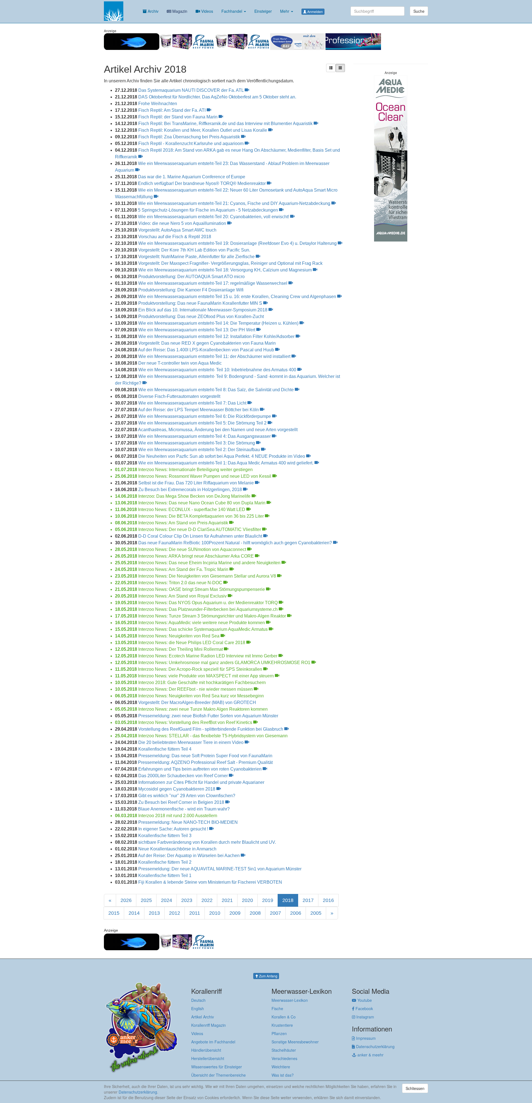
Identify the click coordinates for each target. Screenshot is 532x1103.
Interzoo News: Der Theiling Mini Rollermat (181, 649)
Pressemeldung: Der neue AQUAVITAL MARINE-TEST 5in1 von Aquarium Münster (219, 868)
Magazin (179, 11)
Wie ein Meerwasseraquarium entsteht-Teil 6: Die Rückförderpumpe (205, 416)
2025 (146, 900)
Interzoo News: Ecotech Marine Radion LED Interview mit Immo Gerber (208, 656)
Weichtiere (281, 1066)
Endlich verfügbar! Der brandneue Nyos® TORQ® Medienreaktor (202, 183)
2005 (315, 913)
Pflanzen (279, 1033)
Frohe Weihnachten (157, 103)
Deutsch (198, 1000)
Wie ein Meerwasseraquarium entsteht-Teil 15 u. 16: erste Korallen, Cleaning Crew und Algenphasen (237, 296)
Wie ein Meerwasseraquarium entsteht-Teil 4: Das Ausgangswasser (205, 436)
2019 (267, 900)
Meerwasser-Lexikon (290, 1000)
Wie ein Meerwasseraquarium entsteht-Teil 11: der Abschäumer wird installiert (214, 356)
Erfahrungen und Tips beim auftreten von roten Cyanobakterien (200, 769)
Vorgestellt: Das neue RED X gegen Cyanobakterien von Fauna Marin (207, 343)
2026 (126, 900)
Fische (277, 1008)
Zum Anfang (267, 976)
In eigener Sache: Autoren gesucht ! (173, 829)
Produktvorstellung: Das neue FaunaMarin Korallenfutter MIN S (200, 303)
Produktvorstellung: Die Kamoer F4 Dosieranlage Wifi (191, 290)
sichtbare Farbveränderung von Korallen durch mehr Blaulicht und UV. (207, 842)
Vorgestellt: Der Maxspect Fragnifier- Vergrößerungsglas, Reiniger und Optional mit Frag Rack (230, 263)
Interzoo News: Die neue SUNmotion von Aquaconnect (192, 549)
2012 (174, 913)
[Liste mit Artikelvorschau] (331, 68)
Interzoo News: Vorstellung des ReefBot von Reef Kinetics (195, 722)
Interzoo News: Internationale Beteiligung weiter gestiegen (195, 469)
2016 (328, 900)
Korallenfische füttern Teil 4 (164, 749)
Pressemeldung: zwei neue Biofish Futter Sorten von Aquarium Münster (208, 715)
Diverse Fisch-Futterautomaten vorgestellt (179, 396)
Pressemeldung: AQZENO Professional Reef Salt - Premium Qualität (205, 762)
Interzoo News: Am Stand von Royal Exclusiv (183, 596)
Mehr (285, 11)
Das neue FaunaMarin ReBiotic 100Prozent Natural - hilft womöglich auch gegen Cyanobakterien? (235, 542)
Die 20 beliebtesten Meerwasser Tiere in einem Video (191, 742)
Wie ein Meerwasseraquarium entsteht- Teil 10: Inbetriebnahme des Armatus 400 (217, 369)
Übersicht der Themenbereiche (218, 1075)
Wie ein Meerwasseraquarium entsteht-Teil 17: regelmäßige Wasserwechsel (213, 283)
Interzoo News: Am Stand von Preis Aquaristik (183, 522)
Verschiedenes (284, 1058)
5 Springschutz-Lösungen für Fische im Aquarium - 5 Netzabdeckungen (208, 210)
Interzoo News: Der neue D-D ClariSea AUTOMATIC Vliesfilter (200, 529)
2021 (227, 900)
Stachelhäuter (284, 1050)
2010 (214, 913)
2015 (113, 913)
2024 (166, 900)
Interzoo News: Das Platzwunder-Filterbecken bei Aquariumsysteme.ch (208, 609)
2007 (275, 913)
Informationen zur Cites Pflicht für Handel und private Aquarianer (201, 782)
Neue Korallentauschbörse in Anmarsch (177, 849)
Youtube (364, 1000)
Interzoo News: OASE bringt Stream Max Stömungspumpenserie (202, 589)
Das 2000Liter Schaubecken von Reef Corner (183, 775)
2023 (186, 900)
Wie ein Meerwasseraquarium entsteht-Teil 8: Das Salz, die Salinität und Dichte (216, 389)
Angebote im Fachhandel (213, 1041)
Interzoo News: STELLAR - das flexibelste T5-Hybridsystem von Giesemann (213, 735)
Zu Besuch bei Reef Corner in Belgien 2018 (181, 802)
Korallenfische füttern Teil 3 (164, 835)
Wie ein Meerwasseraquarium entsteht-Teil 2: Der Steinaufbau (199, 449)
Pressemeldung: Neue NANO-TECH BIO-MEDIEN (188, 822)
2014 (134, 913)
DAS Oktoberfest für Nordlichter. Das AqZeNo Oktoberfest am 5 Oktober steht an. (217, 97)
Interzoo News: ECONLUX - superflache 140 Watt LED (192, 509)
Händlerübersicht (206, 1050)
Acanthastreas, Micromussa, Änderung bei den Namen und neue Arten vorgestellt (218, 429)
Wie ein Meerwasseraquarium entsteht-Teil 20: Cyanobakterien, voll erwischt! (214, 216)
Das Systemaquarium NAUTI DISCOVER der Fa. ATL (191, 90)
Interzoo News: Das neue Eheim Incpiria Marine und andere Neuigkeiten (210, 562)
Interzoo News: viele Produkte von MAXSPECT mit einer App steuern (206, 676)
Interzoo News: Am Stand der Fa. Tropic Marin (183, 569)
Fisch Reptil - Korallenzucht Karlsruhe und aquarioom (191, 143)
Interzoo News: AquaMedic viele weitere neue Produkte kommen (202, 622)
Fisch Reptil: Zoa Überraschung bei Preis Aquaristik (189, 136)
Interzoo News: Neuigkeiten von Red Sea (179, 636)
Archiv (152, 11)
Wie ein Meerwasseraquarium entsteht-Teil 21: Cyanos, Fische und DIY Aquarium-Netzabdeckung (234, 203)
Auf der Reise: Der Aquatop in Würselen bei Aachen (189, 855)
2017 (308, 900)
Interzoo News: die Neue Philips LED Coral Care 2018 (192, 642)
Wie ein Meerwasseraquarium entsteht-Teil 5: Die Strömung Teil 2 (203, 423)
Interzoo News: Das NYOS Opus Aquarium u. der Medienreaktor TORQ (208, 602)
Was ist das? (283, 1075)
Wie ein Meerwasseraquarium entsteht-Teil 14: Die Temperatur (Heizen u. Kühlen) (219, 323)
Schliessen (415, 1088)
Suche (418, 11)
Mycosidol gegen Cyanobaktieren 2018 (177, 789)
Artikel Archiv (202, 1017)
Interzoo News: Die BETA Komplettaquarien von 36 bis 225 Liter (201, 516)
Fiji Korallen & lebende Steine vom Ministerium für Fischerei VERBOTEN (210, 882)
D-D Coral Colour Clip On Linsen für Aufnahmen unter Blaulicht (200, 536)
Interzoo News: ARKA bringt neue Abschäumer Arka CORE (196, 556)
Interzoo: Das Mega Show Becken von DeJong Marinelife (195, 496)
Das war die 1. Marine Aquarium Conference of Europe (191, 176)
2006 (295, 913)
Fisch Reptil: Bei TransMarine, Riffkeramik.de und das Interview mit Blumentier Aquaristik (226, 123)
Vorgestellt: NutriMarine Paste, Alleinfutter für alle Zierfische (197, 256)
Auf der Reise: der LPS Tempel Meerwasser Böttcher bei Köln (199, 409)
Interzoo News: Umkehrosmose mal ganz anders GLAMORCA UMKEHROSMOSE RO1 (224, 662)
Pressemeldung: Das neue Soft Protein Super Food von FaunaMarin (205, 755)
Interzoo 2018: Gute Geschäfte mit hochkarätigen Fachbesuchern (202, 682)
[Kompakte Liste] (340, 68)
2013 (154, 913)
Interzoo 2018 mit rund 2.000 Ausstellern (177, 815)
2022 (207, 900)
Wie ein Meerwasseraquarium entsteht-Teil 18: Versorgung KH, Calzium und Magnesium (225, 270)
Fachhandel (232, 11)
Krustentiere (282, 1025)
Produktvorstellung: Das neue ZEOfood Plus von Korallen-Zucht (201, 316)
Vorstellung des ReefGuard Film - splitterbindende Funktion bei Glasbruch (211, 729)
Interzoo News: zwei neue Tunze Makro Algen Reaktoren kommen (203, 709)
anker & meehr (369, 1055)
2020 (247, 900)
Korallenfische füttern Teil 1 (164, 875)
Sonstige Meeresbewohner (295, 1041)
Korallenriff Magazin (208, 1025)
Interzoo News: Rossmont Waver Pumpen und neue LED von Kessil (205, 476)
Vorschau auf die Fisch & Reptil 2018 (174, 236)
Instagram (364, 1017)
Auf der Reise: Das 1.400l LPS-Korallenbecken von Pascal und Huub (206, 349)
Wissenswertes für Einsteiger (216, 1066)
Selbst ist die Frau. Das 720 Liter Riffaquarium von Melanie (196, 483)
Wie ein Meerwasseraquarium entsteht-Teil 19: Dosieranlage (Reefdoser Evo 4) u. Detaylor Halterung (238, 243)
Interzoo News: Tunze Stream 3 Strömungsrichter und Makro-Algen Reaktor (212, 616)
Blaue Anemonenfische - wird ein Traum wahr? (184, 809)
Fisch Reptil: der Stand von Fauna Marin (178, 117)
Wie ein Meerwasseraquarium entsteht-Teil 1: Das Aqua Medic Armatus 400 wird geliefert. (226, 463)
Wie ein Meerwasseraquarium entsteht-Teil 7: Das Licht (192, 403)
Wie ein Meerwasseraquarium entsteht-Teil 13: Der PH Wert (197, 329)
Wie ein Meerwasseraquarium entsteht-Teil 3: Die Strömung (197, 443)
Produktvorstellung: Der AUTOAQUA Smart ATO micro (191, 276)
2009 (235, 913)
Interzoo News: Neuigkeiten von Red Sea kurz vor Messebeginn (201, 695)
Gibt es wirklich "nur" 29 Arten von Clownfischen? (186, 795)
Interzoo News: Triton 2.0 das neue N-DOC (180, 582)
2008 (255, 913)
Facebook (363, 1008)
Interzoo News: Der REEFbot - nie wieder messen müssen (196, 689)
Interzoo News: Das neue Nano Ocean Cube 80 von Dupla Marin (202, 502)
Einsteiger (263, 11)
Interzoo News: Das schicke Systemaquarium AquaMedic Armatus (203, 629)
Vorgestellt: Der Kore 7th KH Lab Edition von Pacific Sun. (194, 250)
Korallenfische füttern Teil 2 (164, 862)
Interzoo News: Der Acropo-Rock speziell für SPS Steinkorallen (200, 669)
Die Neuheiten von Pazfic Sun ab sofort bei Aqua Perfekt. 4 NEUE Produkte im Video (222, 456)
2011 (194, 913)
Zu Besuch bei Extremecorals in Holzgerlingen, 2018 (190, 489)
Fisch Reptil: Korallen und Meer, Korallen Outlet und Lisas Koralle (203, 130)
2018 (287, 900)
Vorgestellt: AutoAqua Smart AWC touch (177, 230)
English (197, 1008)
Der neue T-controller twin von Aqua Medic (180, 363)
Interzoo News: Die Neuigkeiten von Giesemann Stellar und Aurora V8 (207, 576)
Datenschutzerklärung (375, 1046)
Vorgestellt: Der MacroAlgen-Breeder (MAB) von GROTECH (197, 702)
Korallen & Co (284, 1017)
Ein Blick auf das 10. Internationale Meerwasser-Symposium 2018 (203, 309)
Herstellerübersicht (207, 1058)
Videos (206, 11)
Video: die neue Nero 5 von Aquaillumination (182, 223)
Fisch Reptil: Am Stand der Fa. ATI (172, 110)
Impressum (365, 1038)
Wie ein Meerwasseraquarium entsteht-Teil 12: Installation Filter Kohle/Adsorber (217, 336)
